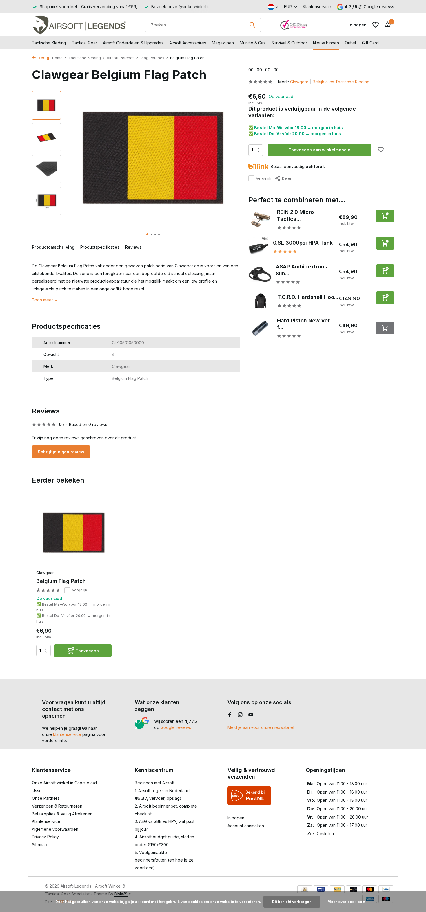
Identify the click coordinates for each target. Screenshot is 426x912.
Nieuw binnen (326, 42)
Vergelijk (263, 178)
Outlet (350, 42)
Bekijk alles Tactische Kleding (341, 81)
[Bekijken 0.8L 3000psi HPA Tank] (258, 247)
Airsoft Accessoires (187, 42)
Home (57, 57)
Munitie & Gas (252, 42)
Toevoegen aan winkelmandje (319, 149)
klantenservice (67, 734)
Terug (43, 57)
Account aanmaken (245, 825)
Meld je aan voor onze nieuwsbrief (260, 727)
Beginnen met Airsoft (154, 782)
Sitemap (39, 844)
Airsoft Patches (120, 57)
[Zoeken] (252, 25)
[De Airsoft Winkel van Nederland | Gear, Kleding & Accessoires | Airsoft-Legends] (79, 24)
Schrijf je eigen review (61, 451)
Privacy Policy (45, 836)
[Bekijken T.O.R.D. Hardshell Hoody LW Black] (260, 301)
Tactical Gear (84, 42)
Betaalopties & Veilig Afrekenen (62, 813)
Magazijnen (223, 42)
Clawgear (299, 81)
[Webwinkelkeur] (293, 24)
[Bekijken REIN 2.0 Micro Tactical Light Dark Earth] (260, 219)
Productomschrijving (53, 247)
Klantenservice (317, 6)
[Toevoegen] (385, 216)
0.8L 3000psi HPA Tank (303, 243)
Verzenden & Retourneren (57, 805)
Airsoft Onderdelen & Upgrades (133, 42)
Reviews (133, 247)
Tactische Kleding (49, 42)
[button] (147, 234)
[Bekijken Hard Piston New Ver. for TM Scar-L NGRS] (260, 328)
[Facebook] (229, 714)
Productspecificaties (99, 247)
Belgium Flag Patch (61, 581)
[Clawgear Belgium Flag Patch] (74, 533)
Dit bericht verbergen (292, 902)
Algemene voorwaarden (55, 829)
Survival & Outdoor (289, 42)
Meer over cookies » (346, 902)
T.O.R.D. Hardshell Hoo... (307, 297)
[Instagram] (240, 714)
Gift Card (370, 42)
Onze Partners (45, 798)
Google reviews (379, 6)
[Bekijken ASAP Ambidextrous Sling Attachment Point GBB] (260, 274)
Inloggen (235, 817)
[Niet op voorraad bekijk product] (385, 328)
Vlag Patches (152, 57)
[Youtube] (250, 714)
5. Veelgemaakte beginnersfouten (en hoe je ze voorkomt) (164, 860)
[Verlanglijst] (375, 24)
